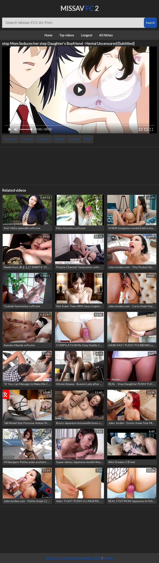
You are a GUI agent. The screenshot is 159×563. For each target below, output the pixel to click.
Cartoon (27, 139)
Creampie (43, 139)
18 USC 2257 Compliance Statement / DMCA (73, 557)
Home (48, 35)
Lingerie (74, 139)
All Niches (106, 35)
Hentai (59, 139)
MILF (87, 139)
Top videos (66, 35)
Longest (86, 35)
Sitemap (108, 557)
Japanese (10, 139)
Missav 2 (79, 8)
